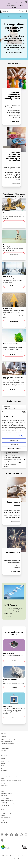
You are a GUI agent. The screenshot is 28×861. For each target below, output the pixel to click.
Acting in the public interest (6, 741)
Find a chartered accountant (6, 746)
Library (2, 778)
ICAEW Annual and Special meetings (8, 739)
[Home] (4, 11)
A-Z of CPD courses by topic (6, 813)
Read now (8, 616)
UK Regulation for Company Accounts (18, 16)
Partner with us (4, 770)
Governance (3, 738)
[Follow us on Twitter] (2, 834)
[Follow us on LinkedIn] (6, 834)
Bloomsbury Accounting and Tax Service (9, 776)
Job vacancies (3, 752)
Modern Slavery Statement (6, 793)
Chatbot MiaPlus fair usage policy (8, 804)
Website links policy (5, 802)
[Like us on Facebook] (11, 834)
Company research (5, 782)
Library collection (4, 785)
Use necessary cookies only (14, 448)
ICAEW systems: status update (7, 761)
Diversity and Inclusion (5, 745)
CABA (2, 768)
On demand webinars (5, 817)
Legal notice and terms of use (7, 800)
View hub (14, 660)
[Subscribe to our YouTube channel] (21, 834)
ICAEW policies (4, 791)
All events (3, 812)
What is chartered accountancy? (7, 743)
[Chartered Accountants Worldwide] (24, 847)
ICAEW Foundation (5, 748)
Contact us (3, 758)
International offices (5, 767)
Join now (14, 717)
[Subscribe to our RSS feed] (2, 840)
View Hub (14, 687)
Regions (2, 765)
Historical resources (5, 783)
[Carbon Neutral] (7, 847)
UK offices (3, 763)
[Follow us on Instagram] (16, 834)
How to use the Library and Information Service (11, 780)
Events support (4, 822)
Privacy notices (4, 795)
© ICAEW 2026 (4, 854)
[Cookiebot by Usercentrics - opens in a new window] (20, 412)
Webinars (3, 815)
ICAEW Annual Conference (6, 819)
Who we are (3, 736)
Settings (21, 435)
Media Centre (3, 750)
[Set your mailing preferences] (26, 834)
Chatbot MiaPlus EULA (5, 805)
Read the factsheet (15, 121)
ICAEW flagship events (5, 820)
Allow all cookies (14, 440)
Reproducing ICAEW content (7, 798)
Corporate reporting (5, 16)
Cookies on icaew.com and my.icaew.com (9, 797)
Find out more (16, 183)
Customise (13, 444)
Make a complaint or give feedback (8, 760)
